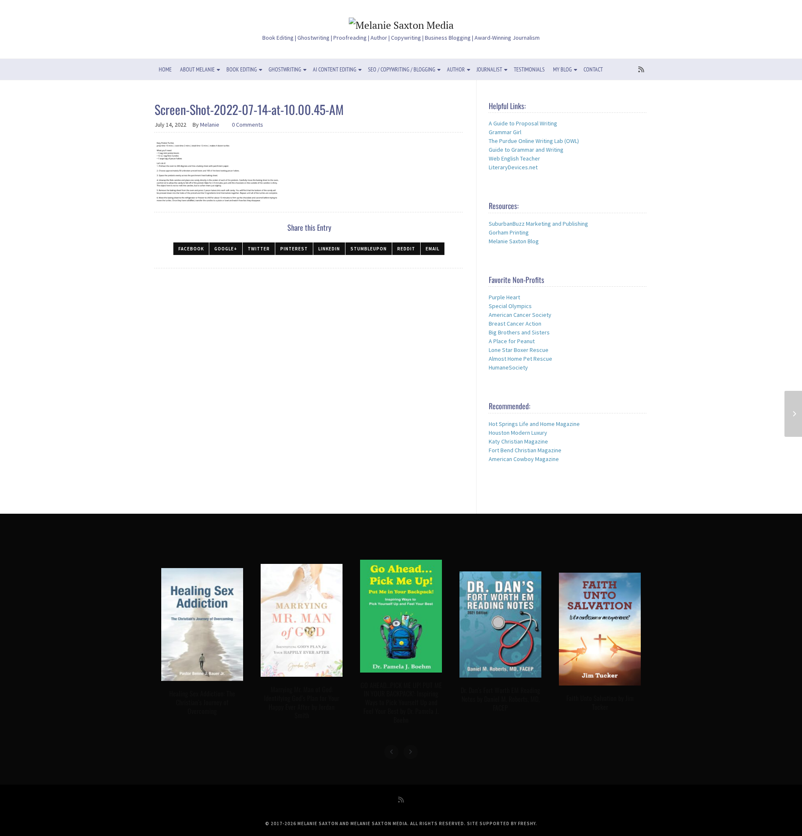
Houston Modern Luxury (518, 432)
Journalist (489, 69)
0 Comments (247, 124)
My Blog (562, 69)
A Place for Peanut (512, 341)
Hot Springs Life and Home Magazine (534, 424)
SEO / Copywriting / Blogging (401, 69)
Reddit (406, 249)
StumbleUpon (368, 249)
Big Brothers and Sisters (519, 332)
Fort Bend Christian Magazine (525, 450)
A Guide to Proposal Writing (523, 123)
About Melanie (197, 69)
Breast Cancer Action (515, 323)
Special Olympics (510, 306)
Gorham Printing (509, 232)
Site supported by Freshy (501, 823)
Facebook (191, 249)
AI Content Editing (334, 69)
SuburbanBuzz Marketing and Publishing (538, 223)
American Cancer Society (520, 315)
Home (165, 69)
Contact (593, 69)
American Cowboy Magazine (524, 459)
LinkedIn (329, 249)
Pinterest (294, 249)
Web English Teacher (514, 158)
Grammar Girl (505, 132)
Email (432, 249)
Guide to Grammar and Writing (526, 149)
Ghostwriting (285, 69)
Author (456, 69)
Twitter (259, 249)
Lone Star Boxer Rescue (518, 350)
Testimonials (529, 69)
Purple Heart (504, 297)
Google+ (225, 249)
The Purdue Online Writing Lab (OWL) (534, 141)
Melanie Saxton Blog (514, 241)
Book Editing (241, 69)
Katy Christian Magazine (518, 441)
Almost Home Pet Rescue (520, 358)
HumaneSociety (508, 367)
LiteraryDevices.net (513, 167)
